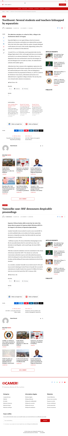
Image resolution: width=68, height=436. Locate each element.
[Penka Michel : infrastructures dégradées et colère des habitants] (8, 162)
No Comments (24, 28)
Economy (31, 8)
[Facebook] (3, 37)
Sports (42, 8)
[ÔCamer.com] (34, 4)
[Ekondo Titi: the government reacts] (38, 110)
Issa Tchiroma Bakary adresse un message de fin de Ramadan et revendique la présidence (22, 188)
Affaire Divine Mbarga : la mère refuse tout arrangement (59, 73)
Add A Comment (22, 198)
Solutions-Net (40, 431)
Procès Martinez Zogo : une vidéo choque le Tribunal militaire (59, 56)
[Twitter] (3, 40)
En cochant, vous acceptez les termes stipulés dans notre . (21, 424)
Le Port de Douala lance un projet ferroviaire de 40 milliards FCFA (22, 360)
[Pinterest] (3, 46)
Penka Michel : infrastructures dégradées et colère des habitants (8, 170)
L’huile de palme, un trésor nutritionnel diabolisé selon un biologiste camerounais (8, 361)
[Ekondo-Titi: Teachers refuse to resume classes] (26, 110)
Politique (24, 8)
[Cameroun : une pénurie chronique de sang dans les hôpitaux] (22, 162)
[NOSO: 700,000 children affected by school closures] (14, 110)
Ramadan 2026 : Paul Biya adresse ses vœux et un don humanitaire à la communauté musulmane (8, 189)
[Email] (3, 49)
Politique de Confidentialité (32, 424)
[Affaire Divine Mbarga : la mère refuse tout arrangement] (49, 73)
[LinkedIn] (3, 43)
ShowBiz (36, 8)
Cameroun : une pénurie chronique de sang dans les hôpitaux (22, 169)
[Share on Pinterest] (62, 28)
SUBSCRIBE (62, 4)
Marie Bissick (9, 28)
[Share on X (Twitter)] (60, 28)
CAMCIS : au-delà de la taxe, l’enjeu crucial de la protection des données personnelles (59, 81)
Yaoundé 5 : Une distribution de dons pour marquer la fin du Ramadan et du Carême (37, 188)
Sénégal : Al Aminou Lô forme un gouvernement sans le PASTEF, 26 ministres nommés (59, 64)
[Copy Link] (3, 52)
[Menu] (3, 4)
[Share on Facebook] (58, 28)
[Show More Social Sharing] (65, 28)
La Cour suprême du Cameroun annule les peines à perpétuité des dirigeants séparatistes (36, 170)
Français (47, 8)
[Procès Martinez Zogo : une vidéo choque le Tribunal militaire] (49, 56)
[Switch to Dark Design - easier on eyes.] (65, 0)
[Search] (2, 1)
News (19, 8)
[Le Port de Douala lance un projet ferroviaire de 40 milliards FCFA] (22, 353)
